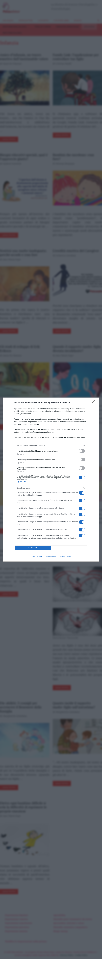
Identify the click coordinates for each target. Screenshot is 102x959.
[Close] (94, 402)
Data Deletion (37, 557)
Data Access (51, 557)
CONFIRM (33, 548)
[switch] (82, 451)
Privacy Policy (65, 557)
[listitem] (51, 445)
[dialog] (51, 479)
